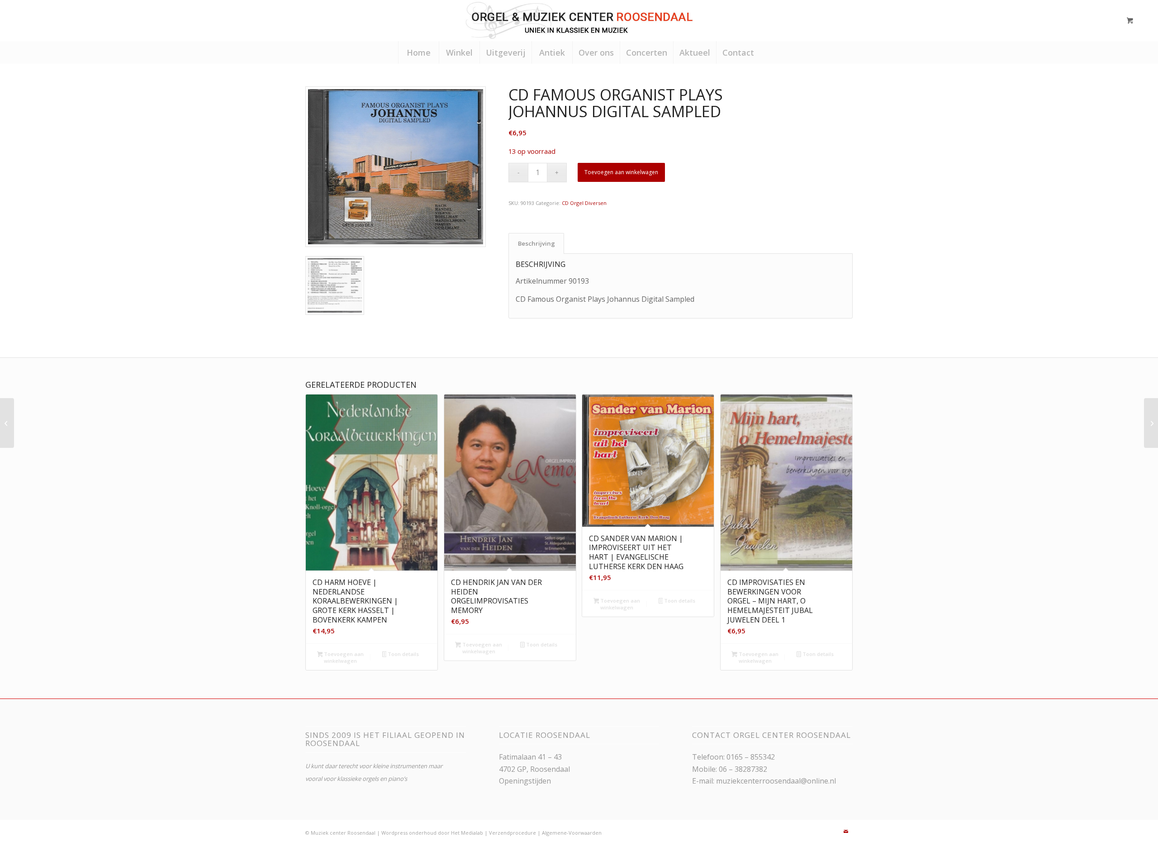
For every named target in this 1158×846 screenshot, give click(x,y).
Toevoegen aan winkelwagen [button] (343, 657)
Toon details (402, 654)
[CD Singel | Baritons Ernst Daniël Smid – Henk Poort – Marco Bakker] (7, 423)
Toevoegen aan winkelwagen (621, 172)
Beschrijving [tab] (536, 243)
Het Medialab (467, 832)
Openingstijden (525, 781)
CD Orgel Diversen (584, 203)
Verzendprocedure (512, 832)
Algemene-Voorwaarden (572, 832)
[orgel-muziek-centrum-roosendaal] (578, 20)
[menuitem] (418, 52)
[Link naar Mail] (846, 831)
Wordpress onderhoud (409, 832)
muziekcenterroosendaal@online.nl (776, 781)
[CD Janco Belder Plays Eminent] (1151, 423)
